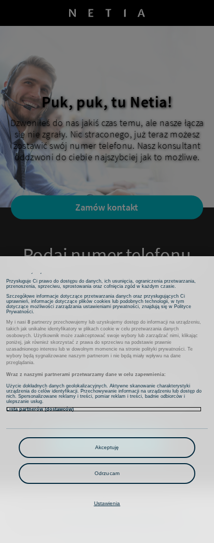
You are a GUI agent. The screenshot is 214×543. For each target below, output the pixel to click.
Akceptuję (107, 447)
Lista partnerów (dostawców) (40, 409)
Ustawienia (107, 503)
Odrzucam (107, 473)
